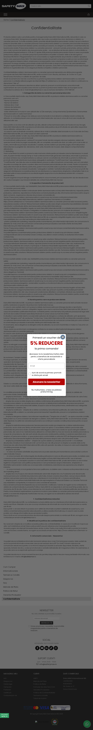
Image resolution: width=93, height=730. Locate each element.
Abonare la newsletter (46, 382)
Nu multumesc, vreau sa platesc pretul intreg (46, 390)
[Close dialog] (63, 337)
